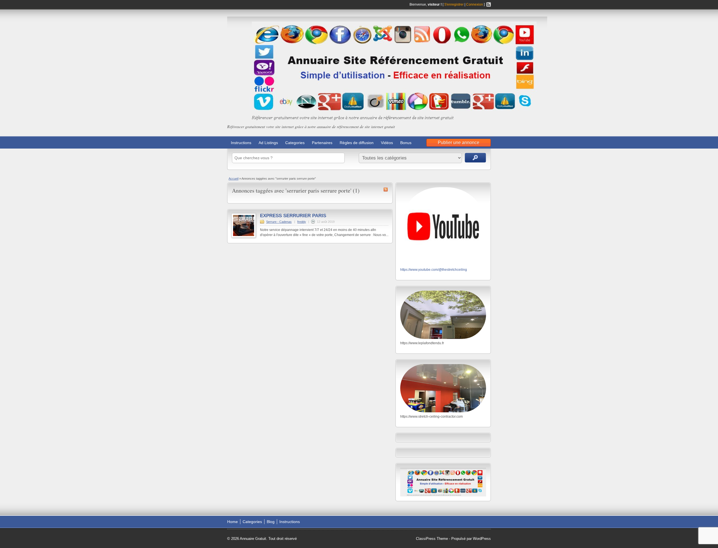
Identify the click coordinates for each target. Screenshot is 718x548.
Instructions (241, 142)
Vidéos (387, 142)
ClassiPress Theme (432, 539)
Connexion (475, 4)
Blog (271, 521)
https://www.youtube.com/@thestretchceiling (433, 270)
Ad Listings (268, 142)
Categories (295, 142)
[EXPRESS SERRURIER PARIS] (243, 237)
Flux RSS (488, 4)
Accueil (233, 178)
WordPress (482, 539)
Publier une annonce (458, 142)
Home (232, 521)
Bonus (405, 142)
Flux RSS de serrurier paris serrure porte (385, 189)
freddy (301, 221)
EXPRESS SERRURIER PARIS (293, 215)
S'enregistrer (454, 4)
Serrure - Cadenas (279, 221)
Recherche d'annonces (475, 158)
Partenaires (322, 142)
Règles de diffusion (357, 142)
